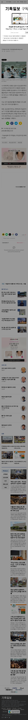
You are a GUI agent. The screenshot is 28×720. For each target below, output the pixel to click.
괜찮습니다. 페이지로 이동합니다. (10, 40)
